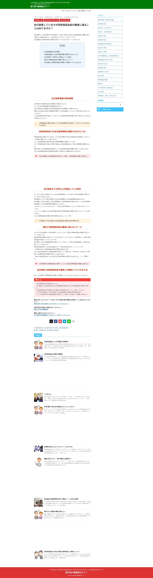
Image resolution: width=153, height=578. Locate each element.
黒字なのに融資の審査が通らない (54, 511)
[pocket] (60, 321)
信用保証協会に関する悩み (51, 327)
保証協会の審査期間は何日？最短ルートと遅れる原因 (61, 499)
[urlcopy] (73, 321)
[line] (69, 321)
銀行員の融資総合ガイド (40, 6)
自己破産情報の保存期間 (52, 52)
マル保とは (47, 394)
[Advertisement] (62, 81)
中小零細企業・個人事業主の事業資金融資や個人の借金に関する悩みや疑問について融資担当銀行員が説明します (76, 569)
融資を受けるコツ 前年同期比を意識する (57, 459)
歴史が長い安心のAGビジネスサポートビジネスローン (51, 304)
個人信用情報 (49, 330)
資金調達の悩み (40, 327)
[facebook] (55, 321)
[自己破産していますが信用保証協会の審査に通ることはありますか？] (64, 321)
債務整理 (56, 330)
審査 (37, 330)
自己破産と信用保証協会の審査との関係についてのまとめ (62, 62)
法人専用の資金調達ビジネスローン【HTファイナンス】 (52, 315)
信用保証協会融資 (63, 327)
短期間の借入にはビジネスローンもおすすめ (58, 447)
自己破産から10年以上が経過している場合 (57, 57)
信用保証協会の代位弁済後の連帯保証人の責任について (62, 551)
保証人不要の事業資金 (41, 309)
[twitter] (51, 321)
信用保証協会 (42, 330)
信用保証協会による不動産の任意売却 (56, 341)
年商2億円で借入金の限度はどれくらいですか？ (59, 406)
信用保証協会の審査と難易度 (53, 354)
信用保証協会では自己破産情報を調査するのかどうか (61, 54)
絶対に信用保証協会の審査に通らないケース (58, 60)
